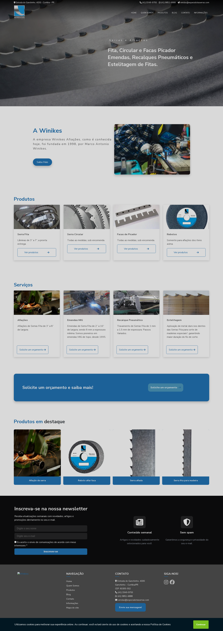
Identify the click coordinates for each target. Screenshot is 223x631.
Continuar (201, 624)
